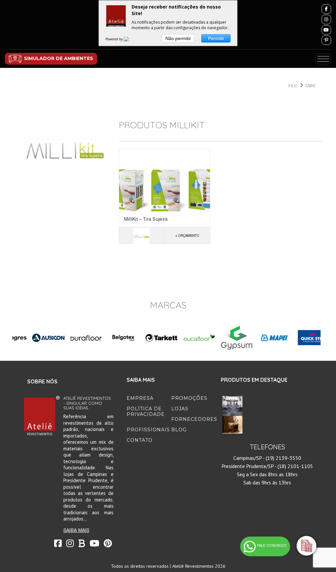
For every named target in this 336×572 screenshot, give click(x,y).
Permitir (216, 38)
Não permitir (178, 38)
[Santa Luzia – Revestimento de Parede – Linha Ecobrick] (232, 425)
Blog (179, 430)
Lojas (179, 409)
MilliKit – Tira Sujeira (146, 219)
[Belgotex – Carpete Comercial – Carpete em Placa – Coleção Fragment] (232, 405)
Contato (140, 440)
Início (293, 85)
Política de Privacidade (146, 411)
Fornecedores (194, 419)
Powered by (114, 39)
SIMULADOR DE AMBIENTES (58, 58)
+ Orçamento (187, 235)
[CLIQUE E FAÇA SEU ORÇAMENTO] (306, 546)
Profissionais (148, 430)
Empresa (140, 398)
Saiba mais (76, 530)
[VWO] (130, 39)
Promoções (189, 398)
